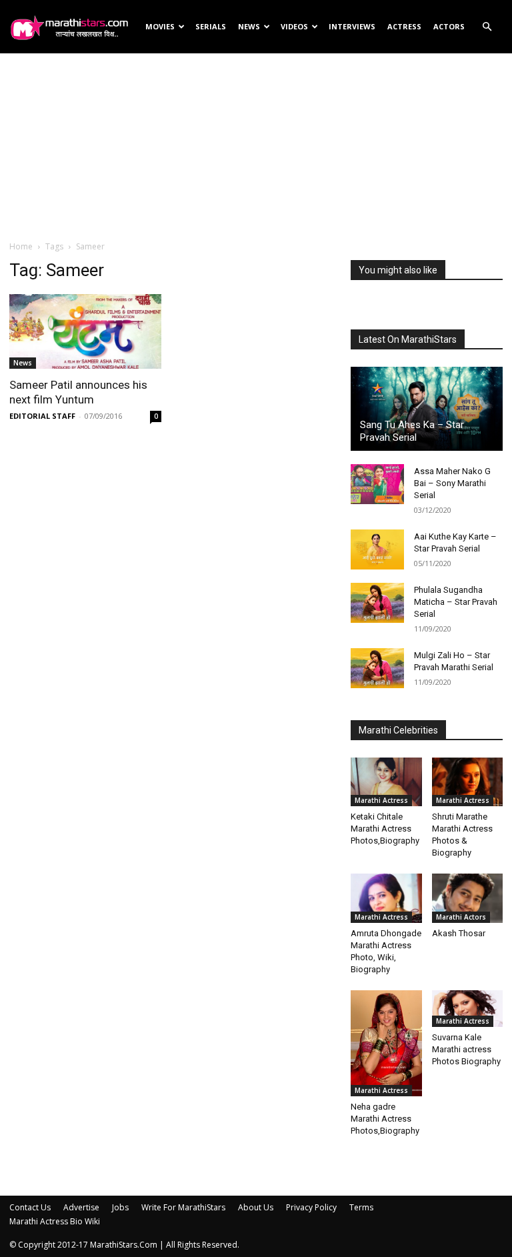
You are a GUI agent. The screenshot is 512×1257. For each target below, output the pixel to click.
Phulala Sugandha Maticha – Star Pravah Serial (455, 602)
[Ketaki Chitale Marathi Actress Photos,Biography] (386, 782)
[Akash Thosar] (467, 898)
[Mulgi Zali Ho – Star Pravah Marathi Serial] (377, 668)
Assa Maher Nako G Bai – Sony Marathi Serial (452, 483)
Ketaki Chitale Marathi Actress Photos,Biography (385, 829)
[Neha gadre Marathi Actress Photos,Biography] (386, 1043)
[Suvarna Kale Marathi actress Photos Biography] (467, 1008)
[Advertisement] (256, 146)
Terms (361, 1207)
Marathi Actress (381, 800)
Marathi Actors (461, 917)
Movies (160, 26)
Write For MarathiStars (183, 1207)
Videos (294, 26)
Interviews (352, 26)
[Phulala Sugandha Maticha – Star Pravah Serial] (377, 603)
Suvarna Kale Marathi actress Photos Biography (466, 1049)
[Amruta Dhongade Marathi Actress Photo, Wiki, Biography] (386, 898)
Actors (449, 26)
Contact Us (30, 1207)
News (249, 26)
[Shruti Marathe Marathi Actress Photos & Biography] (467, 782)
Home (21, 246)
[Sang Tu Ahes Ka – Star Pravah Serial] (427, 409)
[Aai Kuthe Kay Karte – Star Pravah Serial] (377, 549)
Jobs (120, 1207)
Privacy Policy (311, 1207)
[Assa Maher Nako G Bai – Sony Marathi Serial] (377, 484)
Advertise (81, 1207)
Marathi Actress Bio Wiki (54, 1221)
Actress (404, 26)
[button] (487, 27)
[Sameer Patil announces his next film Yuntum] (85, 331)
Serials (210, 26)
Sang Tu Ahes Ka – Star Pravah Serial (412, 431)
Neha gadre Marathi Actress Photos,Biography (385, 1119)
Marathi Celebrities (398, 730)
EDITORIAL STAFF (42, 416)
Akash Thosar (458, 933)
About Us (255, 1207)
